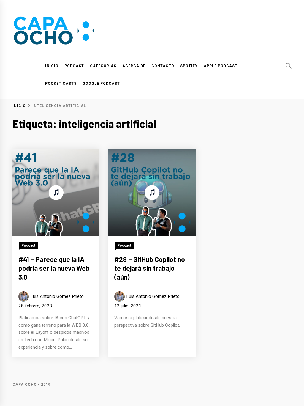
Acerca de (133, 66)
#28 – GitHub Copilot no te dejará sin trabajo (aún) (149, 268)
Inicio (51, 66)
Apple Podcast (221, 66)
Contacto (162, 66)
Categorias (103, 66)
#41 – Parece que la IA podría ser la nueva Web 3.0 (54, 268)
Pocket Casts (61, 83)
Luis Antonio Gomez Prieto (57, 296)
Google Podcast (101, 83)
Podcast (74, 66)
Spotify (189, 66)
